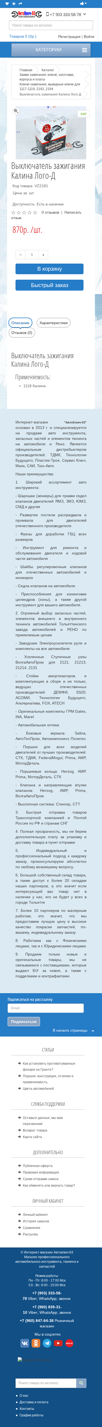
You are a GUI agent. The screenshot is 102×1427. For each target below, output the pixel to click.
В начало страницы (72, 1030)
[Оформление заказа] (20, 3)
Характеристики (53, 323)
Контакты (27, 1409)
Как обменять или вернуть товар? (49, 1185)
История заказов (36, 1221)
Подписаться (23, 1021)
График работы (32, 1415)
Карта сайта (32, 1137)
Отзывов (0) (21, 332)
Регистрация (69, 36)
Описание (20, 323)
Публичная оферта (37, 1166)
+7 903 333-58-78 (65, 14)
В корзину (49, 269)
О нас (24, 1396)
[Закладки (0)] (7, 3)
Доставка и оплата (34, 1402)
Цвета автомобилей (38, 1089)
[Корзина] (13, 3)
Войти (89, 36)
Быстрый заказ (49, 285)
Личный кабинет (35, 1215)
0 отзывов (50, 212)
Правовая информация (41, 1172)
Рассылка (30, 1234)
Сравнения (31, 1228)
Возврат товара (35, 1130)
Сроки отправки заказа (40, 1179)
